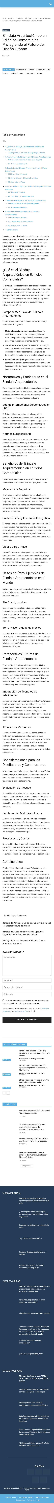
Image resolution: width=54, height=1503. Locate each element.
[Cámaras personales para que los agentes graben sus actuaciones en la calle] (10, 1202)
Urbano (39, 73)
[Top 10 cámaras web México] (10, 1242)
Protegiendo (30, 73)
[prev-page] (4, 1093)
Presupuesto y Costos (19, 226)
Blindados (19, 18)
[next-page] (8, 1093)
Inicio (4, 18)
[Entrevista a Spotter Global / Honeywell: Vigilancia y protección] (10, 1115)
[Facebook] (5, 61)
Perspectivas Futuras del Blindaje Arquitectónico (26, 200)
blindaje (31, 69)
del (49, 69)
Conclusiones (12, 230)
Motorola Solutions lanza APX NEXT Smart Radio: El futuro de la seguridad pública (34, 1378)
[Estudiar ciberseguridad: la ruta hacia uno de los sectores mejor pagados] (10, 1142)
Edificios (13, 73)
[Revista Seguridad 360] (27, 3)
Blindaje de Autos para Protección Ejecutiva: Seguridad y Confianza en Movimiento (33, 1067)
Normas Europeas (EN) (19, 164)
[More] (34, 61)
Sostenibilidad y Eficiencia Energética (24, 178)
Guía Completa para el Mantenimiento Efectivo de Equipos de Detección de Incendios (34, 1418)
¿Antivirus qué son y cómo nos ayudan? (34, 1313)
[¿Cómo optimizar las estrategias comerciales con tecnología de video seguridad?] (10, 1216)
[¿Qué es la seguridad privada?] (10, 1358)
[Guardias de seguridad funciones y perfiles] (10, 1256)
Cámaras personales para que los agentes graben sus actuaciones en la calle (34, 1200)
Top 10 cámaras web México (30, 1239)
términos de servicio (21, 1011)
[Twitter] (38, 1472)
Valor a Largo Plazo (18, 182)
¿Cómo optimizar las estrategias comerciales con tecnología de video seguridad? (33, 1214)
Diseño (6, 73)
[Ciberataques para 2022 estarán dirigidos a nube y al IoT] (10, 1304)
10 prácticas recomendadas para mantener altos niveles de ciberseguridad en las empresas (32, 1127)
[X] (10, 61)
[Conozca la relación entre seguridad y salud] (10, 1229)
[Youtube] (35, 1480)
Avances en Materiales (19, 207)
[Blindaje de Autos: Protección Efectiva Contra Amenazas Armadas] (10, 1084)
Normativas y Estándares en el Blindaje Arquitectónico (29, 157)
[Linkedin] (16, 61)
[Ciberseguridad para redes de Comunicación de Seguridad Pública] (10, 1407)
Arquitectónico (21, 69)
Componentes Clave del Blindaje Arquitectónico (27, 153)
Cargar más (26, 1166)
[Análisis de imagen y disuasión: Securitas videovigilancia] (10, 1269)
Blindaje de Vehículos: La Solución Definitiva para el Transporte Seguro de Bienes (34, 1053)
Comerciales (41, 69)
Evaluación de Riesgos (18, 217)
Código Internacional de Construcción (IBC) (26, 160)
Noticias (11, 18)
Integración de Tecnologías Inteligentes (24, 203)
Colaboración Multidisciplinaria (22, 221)
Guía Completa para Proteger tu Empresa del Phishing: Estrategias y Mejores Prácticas (33, 1154)
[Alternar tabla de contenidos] (4, 141)
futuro (21, 73)
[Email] (28, 61)
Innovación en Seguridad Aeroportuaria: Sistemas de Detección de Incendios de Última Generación (35, 1432)
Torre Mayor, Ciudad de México (22, 196)
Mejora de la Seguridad (18, 174)
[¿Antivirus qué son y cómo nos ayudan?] (10, 1317)
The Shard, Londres (17, 192)
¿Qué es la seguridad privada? (31, 1354)
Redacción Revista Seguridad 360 (31, 1059)
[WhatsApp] (22, 61)
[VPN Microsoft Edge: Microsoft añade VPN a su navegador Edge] (10, 1447)
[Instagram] (43, 1480)
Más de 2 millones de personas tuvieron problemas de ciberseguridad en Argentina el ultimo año (34, 1288)
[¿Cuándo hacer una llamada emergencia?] (10, 1344)
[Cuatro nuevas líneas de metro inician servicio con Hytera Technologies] (10, 1393)
